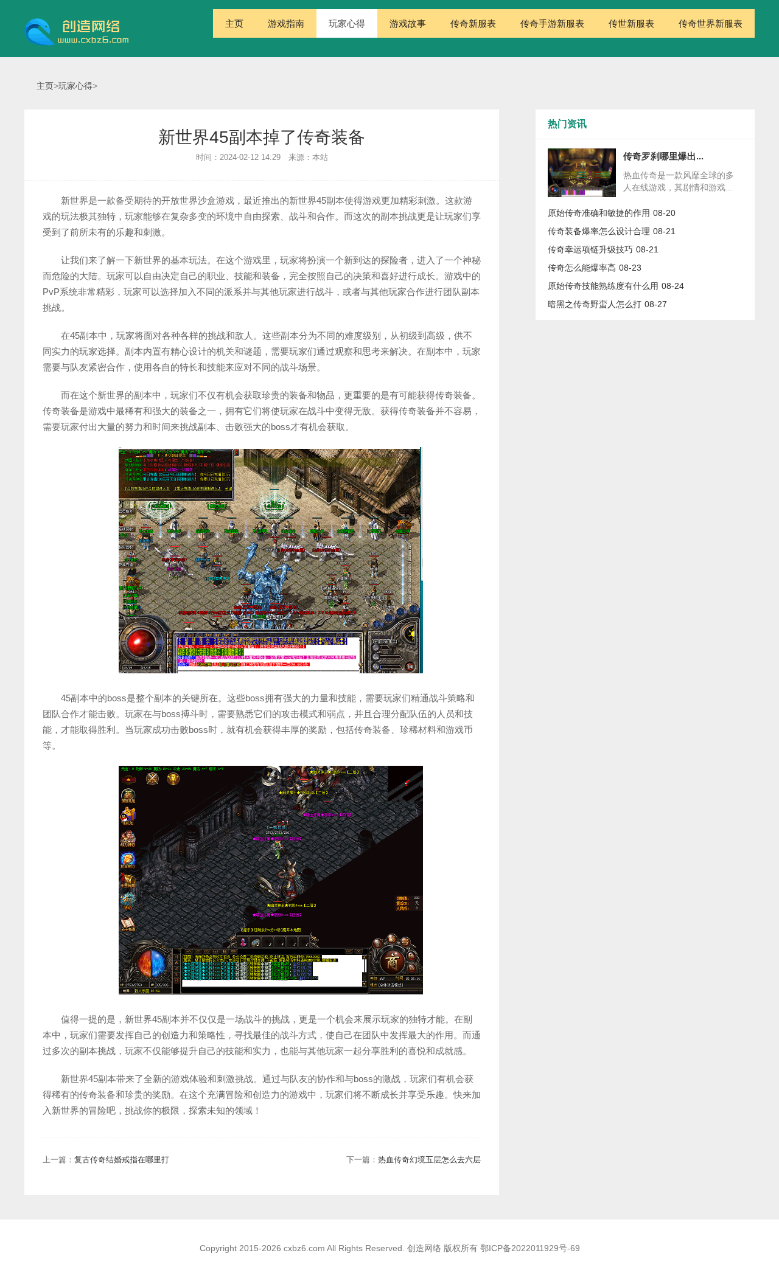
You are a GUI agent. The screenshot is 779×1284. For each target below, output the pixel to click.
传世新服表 (631, 23)
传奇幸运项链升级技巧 (590, 249)
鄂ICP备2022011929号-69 (530, 1248)
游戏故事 (408, 23)
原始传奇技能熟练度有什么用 (603, 286)
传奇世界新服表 (710, 23)
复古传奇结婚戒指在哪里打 (121, 1159)
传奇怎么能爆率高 (582, 267)
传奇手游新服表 (552, 23)
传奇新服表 (473, 23)
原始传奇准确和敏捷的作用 (599, 213)
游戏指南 (286, 23)
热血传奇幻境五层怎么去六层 (429, 1159)
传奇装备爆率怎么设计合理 (599, 231)
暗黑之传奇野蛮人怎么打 (594, 304)
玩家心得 (347, 23)
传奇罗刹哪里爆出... (663, 156)
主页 (234, 23)
